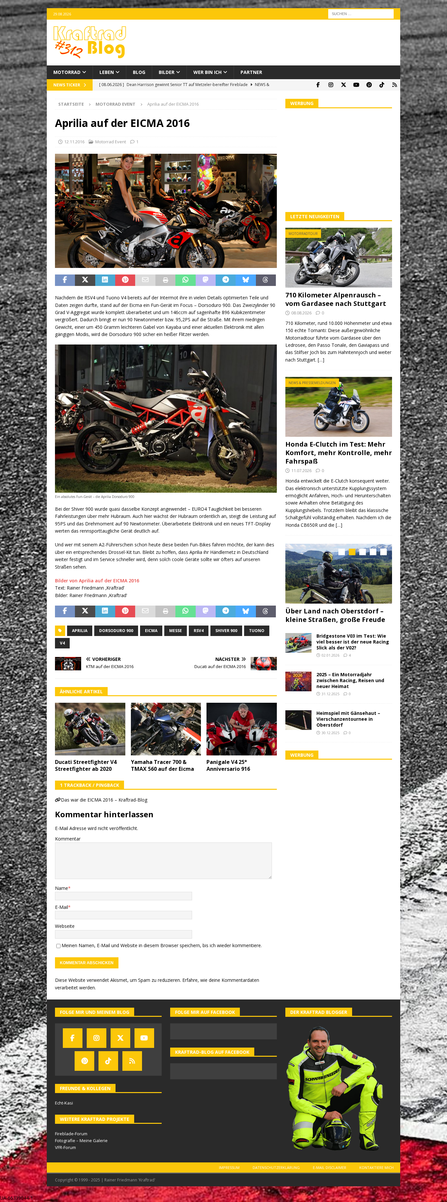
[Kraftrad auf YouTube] (356, 85)
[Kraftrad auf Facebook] (318, 85)
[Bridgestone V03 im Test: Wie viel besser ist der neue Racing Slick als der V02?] (298, 642)
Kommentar (67, 839)
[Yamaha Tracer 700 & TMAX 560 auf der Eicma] (166, 729)
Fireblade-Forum (71, 1134)
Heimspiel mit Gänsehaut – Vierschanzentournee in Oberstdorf (348, 718)
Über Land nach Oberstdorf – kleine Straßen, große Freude (335, 615)
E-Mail (61, 907)
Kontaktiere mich (376, 1167)
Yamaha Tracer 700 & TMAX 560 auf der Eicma (162, 765)
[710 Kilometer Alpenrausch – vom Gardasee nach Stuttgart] (338, 258)
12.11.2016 (74, 142)
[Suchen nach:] (361, 13)
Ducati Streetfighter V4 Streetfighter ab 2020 (85, 765)
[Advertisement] (338, 159)
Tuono (256, 630)
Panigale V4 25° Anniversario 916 (228, 765)
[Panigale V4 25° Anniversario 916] (241, 729)
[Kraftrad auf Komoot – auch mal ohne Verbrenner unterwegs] (394, 85)
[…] (321, 360)
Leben (106, 72)
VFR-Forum (65, 1147)
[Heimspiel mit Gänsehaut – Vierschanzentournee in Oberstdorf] (298, 719)
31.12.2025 (330, 693)
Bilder (166, 72)
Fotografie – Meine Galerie (81, 1140)
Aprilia (79, 630)
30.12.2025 (330, 731)
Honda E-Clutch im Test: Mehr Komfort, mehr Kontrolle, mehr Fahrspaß (338, 453)
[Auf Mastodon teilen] (206, 280)
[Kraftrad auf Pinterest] (369, 85)
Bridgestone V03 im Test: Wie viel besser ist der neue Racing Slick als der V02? (352, 641)
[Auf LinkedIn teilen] (105, 280)
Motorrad (66, 72)
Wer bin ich (207, 72)
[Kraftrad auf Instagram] (330, 85)
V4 (62, 643)
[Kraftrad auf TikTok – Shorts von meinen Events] (381, 85)
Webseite (65, 926)
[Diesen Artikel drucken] (165, 280)
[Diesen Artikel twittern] (85, 280)
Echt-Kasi (64, 1103)
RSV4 (199, 630)
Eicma (151, 630)
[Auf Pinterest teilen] (125, 280)
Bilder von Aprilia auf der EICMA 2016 (97, 580)
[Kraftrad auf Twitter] (343, 85)
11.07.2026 (301, 470)
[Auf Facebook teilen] (65, 280)
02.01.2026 (330, 654)
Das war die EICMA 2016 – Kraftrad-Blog (104, 800)
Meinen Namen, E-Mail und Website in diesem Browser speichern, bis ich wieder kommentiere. (162, 945)
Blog (139, 72)
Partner (251, 72)
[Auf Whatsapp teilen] (185, 280)
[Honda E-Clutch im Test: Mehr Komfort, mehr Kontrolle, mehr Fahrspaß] (338, 407)
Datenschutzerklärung (276, 1167)
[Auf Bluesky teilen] (246, 280)
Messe (175, 630)
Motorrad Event (110, 142)
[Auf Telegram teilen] (226, 280)
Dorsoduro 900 (116, 630)
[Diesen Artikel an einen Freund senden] (145, 280)
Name (61, 888)
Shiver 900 (226, 630)
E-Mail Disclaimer (329, 1167)
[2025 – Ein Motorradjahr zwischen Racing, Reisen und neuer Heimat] (298, 680)
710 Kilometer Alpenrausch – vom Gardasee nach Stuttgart (335, 299)
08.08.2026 (301, 313)
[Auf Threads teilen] (266, 280)
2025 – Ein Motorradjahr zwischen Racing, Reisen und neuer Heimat (350, 679)
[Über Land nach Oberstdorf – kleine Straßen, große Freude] (338, 574)
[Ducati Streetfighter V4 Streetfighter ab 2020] (90, 729)
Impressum (229, 1167)
